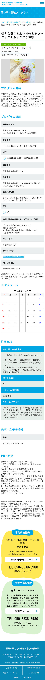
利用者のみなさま (11, 668)
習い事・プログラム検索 (22, 677)
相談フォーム (22, 611)
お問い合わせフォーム (22, 559)
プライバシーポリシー (21, 654)
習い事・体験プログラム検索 (19, 22)
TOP (3, 22)
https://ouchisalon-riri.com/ (13, 256)
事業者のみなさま (33, 668)
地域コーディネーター (11, 673)
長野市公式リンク (30, 656)
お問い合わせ (35, 654)
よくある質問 (6, 654)
